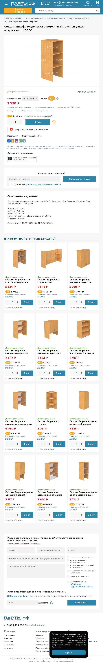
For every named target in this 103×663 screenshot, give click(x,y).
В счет (37, 122)
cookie (68, 638)
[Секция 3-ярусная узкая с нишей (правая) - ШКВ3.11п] (19, 471)
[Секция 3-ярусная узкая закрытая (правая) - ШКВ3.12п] (83, 400)
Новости (8, 638)
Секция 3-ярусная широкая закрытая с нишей (49, 353)
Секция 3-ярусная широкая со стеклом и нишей (18, 424)
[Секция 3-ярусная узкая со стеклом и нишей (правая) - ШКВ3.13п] (83, 471)
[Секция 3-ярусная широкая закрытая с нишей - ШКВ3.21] (51, 329)
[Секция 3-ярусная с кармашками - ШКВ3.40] (51, 258)
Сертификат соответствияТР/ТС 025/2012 (24, 159)
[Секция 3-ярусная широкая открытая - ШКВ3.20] (19, 329)
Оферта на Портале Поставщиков (31, 129)
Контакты (8, 648)
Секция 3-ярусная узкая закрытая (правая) (83, 422)
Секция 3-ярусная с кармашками (48, 281)
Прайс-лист (41, 638)
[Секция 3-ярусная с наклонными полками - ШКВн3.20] (83, 329)
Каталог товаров (20, 10)
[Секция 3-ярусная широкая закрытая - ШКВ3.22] (83, 258)
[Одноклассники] (12, 140)
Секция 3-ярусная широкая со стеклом (49, 493)
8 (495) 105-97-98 (67, 2)
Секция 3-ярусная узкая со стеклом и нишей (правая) (83, 495)
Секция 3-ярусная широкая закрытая (80, 281)
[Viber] (16, 140)
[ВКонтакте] (9, 140)
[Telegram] (24, 140)
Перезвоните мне (79, 179)
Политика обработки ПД (47, 648)
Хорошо (69, 652)
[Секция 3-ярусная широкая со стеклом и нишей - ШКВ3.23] (19, 400)
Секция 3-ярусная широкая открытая (16, 352)
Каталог (39, 635)
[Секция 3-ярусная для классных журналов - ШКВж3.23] (19, 258)
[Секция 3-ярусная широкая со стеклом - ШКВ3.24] (51, 471)
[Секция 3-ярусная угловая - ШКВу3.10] (51, 400)
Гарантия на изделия (45, 641)
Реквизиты (9, 645)
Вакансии (8, 641)
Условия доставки (44, 645)
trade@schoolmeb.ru (63, 5)
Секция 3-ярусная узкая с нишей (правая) (19, 493)
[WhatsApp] (20, 140)
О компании (9, 635)
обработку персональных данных (44, 184)
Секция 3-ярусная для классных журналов (18, 281)
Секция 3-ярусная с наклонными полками (82, 352)
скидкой (48, 116)
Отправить (81, 602)
